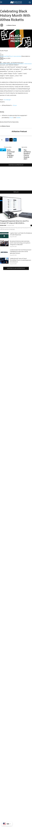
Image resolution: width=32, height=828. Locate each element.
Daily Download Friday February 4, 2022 (11, 153)
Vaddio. (18, 117)
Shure (15, 105)
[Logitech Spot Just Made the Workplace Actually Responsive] (4, 235)
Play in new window (15, 56)
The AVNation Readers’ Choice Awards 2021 (27, 154)
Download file (4, 56)
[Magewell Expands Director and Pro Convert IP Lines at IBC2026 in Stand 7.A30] (16, 207)
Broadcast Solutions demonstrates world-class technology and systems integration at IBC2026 (20, 243)
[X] (11, 139)
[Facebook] (7, 139)
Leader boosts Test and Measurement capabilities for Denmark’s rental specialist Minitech (20, 251)
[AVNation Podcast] (6, 132)
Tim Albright (7, 99)
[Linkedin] (15, 139)
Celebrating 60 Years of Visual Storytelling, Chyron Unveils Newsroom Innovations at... (20, 260)
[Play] (0, 53)
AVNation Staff (3, 225)
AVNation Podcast (11, 25)
